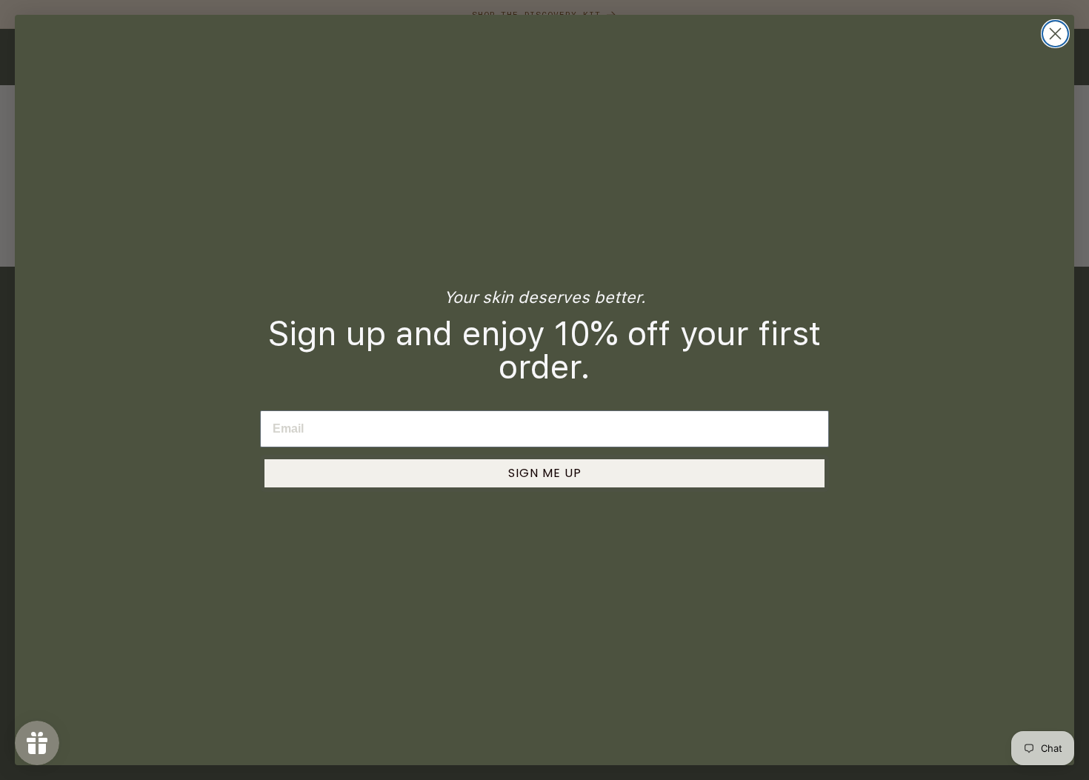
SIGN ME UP (545, 472)
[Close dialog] (1055, 34)
